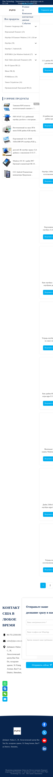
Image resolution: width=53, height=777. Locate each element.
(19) (11, 77)
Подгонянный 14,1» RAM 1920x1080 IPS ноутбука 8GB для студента (25, 140)
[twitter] (44, 732)
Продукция (27, 3)
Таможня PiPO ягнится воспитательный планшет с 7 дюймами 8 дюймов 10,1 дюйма (25, 107)
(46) (14, 26)
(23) (15, 32)
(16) (20, 37)
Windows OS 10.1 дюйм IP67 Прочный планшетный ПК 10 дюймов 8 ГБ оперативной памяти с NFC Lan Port (24, 162)
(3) (12, 65)
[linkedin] (44, 748)
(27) (19, 54)
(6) (18, 88)
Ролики (25, 7)
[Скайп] (8, 690)
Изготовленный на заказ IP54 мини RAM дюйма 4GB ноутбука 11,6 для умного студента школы (25, 129)
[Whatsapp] (8, 685)
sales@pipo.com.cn (14, 641)
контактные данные (27, 18)
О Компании (27, 12)
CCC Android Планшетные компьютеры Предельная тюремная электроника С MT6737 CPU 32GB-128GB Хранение (25, 173)
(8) (13, 49)
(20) (18, 60)
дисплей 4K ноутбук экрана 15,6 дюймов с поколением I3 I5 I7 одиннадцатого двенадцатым (25, 151)
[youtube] (44, 740)
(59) (9, 43)
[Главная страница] (12, 10)
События (26, 23)
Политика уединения (13, 770)
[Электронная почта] (8, 701)
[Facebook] (44, 724)
